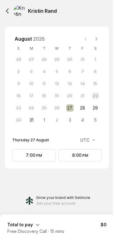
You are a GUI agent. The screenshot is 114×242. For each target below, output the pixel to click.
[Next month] (96, 39)
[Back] (7, 11)
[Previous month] (85, 39)
